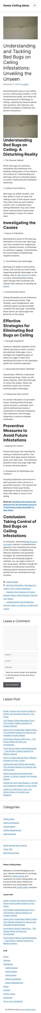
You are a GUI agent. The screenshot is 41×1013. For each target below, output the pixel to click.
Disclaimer (7, 998)
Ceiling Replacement (12, 830)
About (6, 986)
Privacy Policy (9, 994)
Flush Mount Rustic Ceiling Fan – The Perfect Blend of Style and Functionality (19, 742)
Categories (8, 964)
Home (6, 957)
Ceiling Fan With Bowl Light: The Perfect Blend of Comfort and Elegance (17, 792)
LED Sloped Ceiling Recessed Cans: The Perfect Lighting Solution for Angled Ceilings (19, 723)
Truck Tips (7, 849)
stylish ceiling (22, 887)
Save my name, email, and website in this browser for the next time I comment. (21, 675)
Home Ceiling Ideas (16, 5)
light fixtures (22, 275)
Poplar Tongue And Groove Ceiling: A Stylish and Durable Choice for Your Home (19, 714)
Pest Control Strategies (20, 589)
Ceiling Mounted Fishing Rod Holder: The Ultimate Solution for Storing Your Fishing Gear (20, 767)
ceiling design (18, 876)
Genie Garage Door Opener (15, 845)
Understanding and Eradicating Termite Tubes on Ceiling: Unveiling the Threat (20, 605)
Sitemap (6, 960)
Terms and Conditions (13, 1001)
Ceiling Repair (12, 582)
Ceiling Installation (11, 823)
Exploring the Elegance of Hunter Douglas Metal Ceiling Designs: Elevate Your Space (20, 595)
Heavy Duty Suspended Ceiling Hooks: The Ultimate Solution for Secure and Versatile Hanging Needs (20, 733)
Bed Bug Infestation (15, 585)
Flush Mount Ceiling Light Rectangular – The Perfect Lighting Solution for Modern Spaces (20, 751)
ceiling (6, 286)
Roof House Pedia (11, 853)
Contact (6, 990)
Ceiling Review (9, 834)
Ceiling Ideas (9, 819)
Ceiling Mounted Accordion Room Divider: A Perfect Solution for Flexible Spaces (20, 776)
